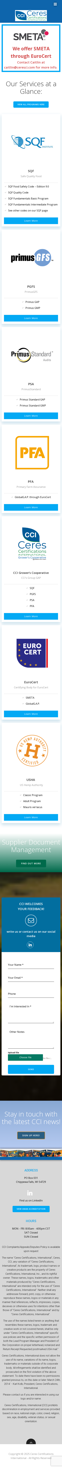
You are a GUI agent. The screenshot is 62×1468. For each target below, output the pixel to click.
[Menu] (55, 4)
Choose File (25, 1057)
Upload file (13, 1052)
